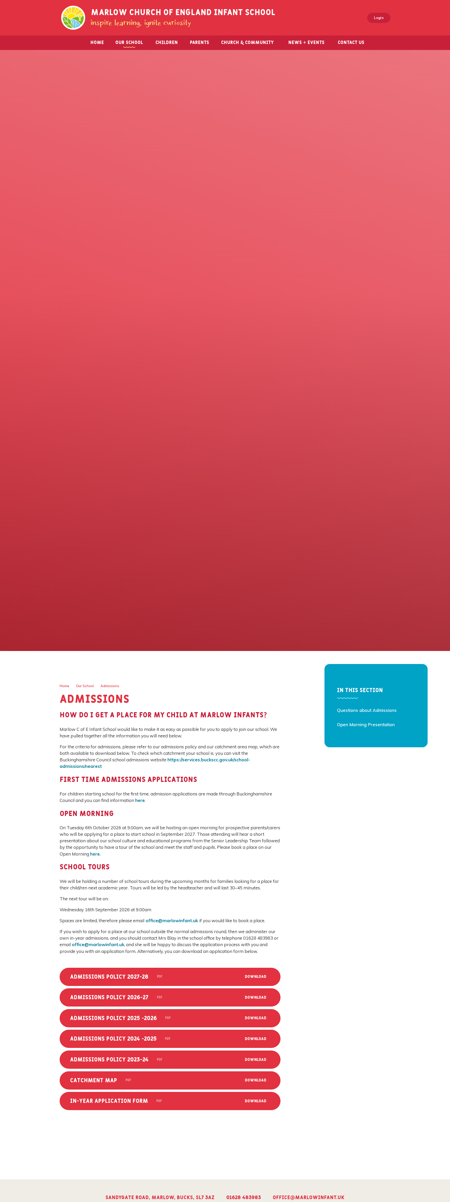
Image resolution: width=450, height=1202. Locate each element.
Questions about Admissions (367, 710)
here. (95, 854)
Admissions (110, 686)
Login (379, 18)
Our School (85, 686)
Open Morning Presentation (366, 724)
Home (64, 686)
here (140, 800)
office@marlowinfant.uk (172, 920)
